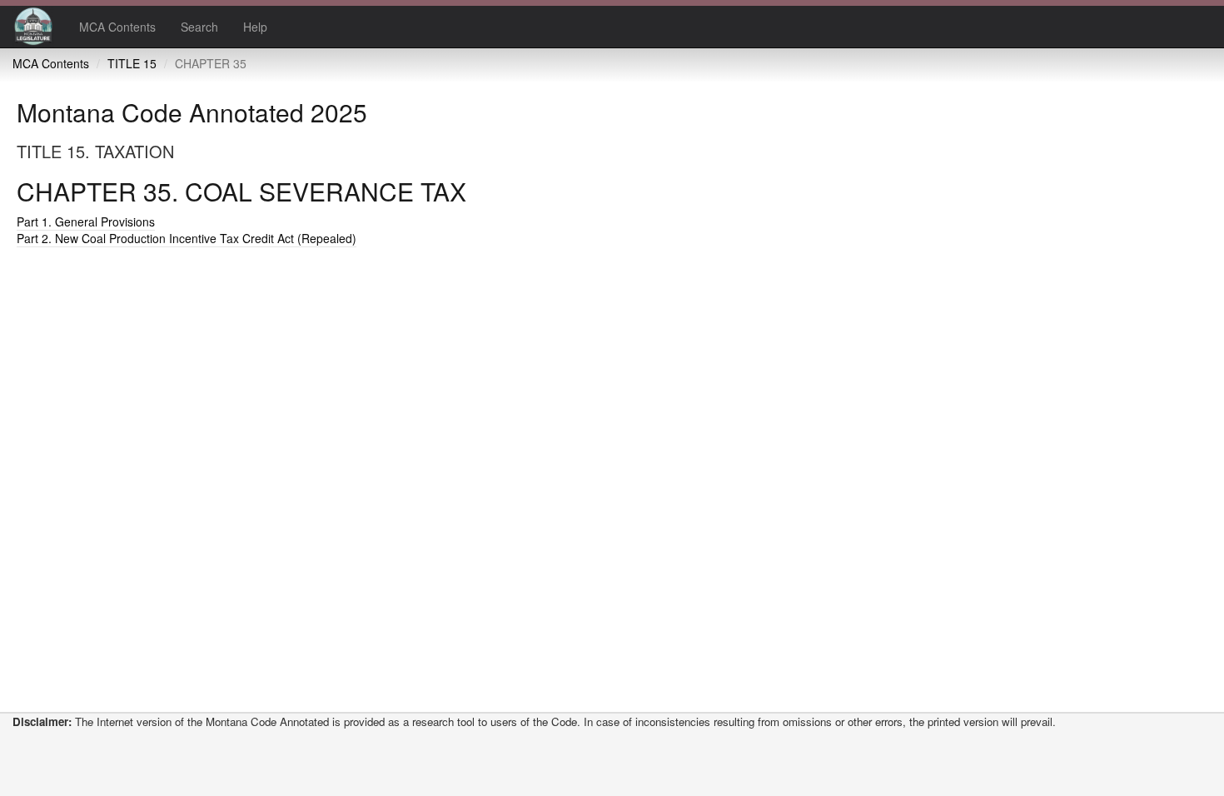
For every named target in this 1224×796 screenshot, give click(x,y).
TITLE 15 (132, 63)
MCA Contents (117, 26)
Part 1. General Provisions (86, 221)
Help (255, 26)
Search (199, 26)
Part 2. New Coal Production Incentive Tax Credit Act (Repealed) (186, 238)
